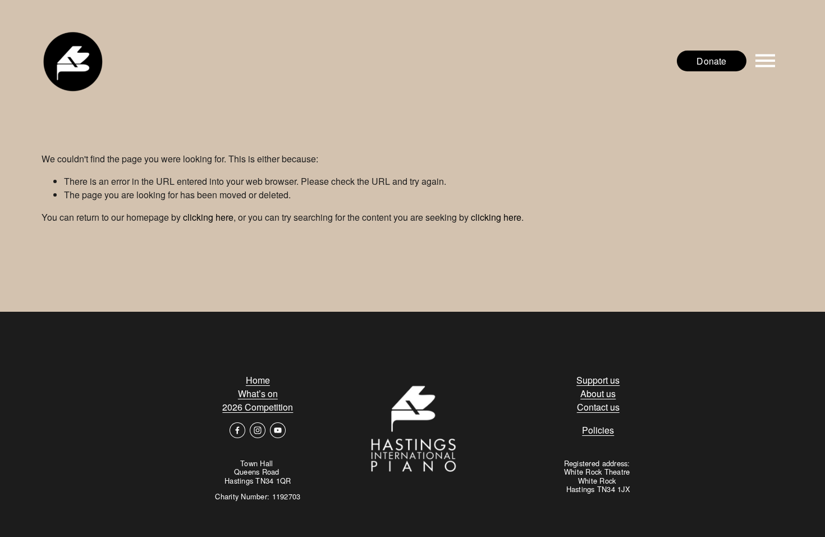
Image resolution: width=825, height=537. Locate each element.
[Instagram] (257, 430)
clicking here (208, 217)
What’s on (258, 393)
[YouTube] (278, 430)
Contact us (598, 407)
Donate (711, 60)
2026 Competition (257, 407)
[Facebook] (237, 430)
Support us (598, 380)
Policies (598, 430)
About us (598, 393)
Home (258, 380)
